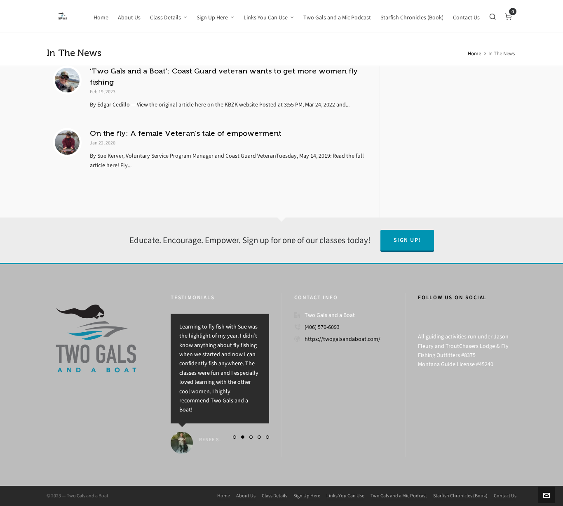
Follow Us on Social (452, 297)
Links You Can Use (345, 495)
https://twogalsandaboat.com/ (342, 339)
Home (474, 53)
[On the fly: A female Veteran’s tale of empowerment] (67, 142)
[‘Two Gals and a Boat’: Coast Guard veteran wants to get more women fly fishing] (67, 80)
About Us (246, 495)
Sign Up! (407, 240)
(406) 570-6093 (322, 327)
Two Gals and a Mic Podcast (399, 495)
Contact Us (505, 495)
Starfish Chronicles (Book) (460, 495)
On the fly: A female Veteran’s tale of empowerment (186, 133)
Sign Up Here (306, 495)
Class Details (274, 495)
